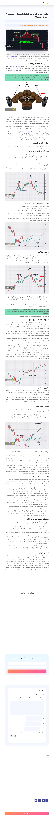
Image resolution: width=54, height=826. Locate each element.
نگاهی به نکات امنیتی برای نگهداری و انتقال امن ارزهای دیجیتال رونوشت (27, 629)
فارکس (25, 25)
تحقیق (43, 25)
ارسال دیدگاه (12, 735)
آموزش (46, 25)
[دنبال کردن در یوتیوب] (36, 800)
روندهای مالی (38, 25)
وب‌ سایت (42, 729)
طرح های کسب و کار (31, 25)
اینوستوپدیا (12, 56)
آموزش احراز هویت (44, 774)
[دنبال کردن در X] (43, 800)
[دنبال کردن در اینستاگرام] (39, 800)
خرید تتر (47, 763)
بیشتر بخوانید (43, 631)
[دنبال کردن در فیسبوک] (46, 800)
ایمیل (42, 723)
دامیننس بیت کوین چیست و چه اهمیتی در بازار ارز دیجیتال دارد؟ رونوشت (27, 644)
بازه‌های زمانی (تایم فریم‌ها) (31, 131)
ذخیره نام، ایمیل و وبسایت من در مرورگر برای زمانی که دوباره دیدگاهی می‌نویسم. (26, 733)
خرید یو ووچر (46, 768)
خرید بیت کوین (45, 761)
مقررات (21, 25)
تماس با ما (46, 776)
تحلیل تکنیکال (14, 66)
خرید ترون (46, 766)
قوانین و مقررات (45, 781)
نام (43, 718)
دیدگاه (42, 700)
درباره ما (47, 778)
